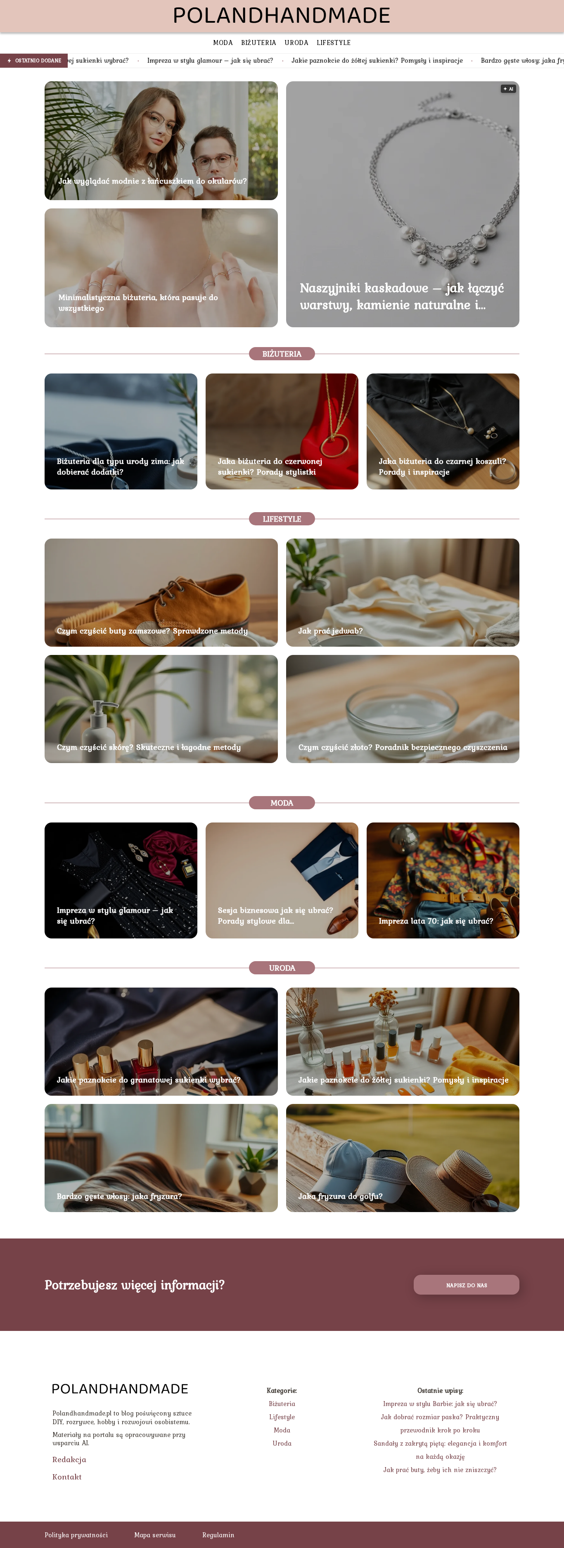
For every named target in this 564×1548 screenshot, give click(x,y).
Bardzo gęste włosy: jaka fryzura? (440, 60)
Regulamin (218, 1535)
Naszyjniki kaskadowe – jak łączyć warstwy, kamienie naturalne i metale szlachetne (402, 296)
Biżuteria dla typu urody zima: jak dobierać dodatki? (120, 466)
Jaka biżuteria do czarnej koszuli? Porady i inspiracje (443, 466)
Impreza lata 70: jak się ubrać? (436, 920)
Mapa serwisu (155, 1535)
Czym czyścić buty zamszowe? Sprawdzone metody (152, 630)
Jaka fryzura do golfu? (341, 1196)
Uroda (282, 968)
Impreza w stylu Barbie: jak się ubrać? (440, 1404)
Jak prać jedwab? (331, 630)
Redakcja (69, 1459)
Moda (282, 802)
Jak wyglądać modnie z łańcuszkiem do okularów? (153, 180)
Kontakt (67, 1476)
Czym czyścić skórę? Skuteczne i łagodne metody (149, 747)
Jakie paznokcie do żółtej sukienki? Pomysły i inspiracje (285, 60)
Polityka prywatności (76, 1535)
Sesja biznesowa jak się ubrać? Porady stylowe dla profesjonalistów (276, 915)
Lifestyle (282, 519)
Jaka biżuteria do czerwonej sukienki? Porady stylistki (270, 466)
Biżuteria (282, 353)
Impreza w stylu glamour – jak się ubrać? (118, 60)
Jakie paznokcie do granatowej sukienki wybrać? (149, 1079)
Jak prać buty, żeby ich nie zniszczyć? (440, 1470)
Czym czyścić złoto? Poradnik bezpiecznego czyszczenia (403, 747)
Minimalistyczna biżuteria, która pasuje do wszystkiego (138, 302)
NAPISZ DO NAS (466, 1285)
